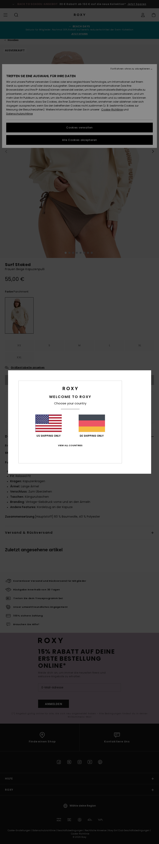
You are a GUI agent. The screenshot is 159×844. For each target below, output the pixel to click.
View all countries (70, 445)
